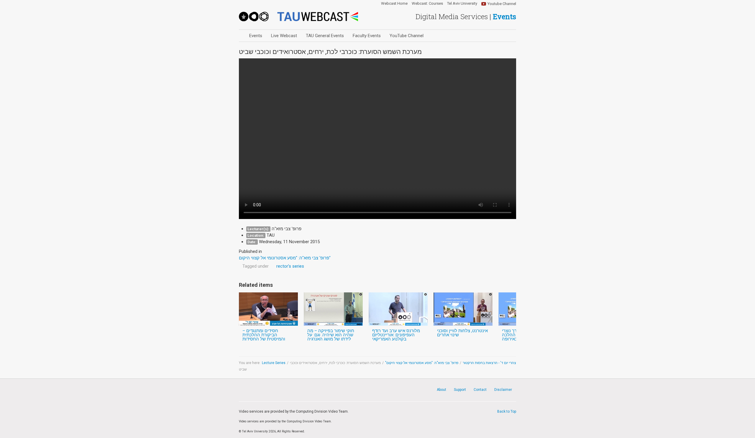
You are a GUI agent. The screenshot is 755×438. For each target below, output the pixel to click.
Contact (480, 390)
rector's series (290, 266)
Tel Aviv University (462, 3)
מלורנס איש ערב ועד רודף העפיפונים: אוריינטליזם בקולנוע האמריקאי (396, 335)
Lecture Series (273, 363)
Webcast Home (394, 3)
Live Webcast (284, 35)
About (441, 390)
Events (255, 35)
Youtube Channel (502, 3)
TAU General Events (325, 35)
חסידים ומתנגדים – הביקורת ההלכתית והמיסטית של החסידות (263, 335)
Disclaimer (503, 390)
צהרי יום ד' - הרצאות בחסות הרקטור (489, 363)
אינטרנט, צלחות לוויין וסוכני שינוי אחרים (462, 332)
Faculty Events (367, 35)
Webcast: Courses (427, 3)
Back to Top (506, 411)
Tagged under (255, 266)
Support (460, 390)
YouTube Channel (407, 35)
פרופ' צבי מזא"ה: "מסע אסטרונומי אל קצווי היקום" (421, 363)
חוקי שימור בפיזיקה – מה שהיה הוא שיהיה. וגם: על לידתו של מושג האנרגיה (330, 335)
